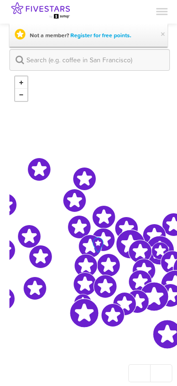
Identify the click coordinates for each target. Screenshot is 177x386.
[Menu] (162, 11)
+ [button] (21, 82)
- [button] (21, 95)
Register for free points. (100, 35)
